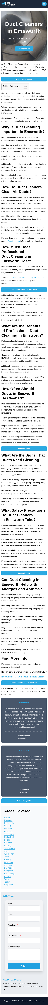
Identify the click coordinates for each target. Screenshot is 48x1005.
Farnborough (9, 874)
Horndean (12, 677)
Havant (4, 677)
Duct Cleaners (14, 241)
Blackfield (8, 843)
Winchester (9, 854)
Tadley (7, 882)
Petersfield (8, 831)
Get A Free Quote (24, 801)
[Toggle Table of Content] (24, 87)
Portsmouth (32, 677)
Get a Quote (22, 48)
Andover (7, 876)
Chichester (21, 677)
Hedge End (9, 837)
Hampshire (8, 871)
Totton (6, 857)
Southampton (9, 848)
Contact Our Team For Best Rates (24, 289)
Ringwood (8, 885)
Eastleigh (8, 845)
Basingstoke (9, 868)
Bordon (7, 840)
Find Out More (24, 449)
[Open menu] (44, 4)
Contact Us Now (24, 573)
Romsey (7, 859)
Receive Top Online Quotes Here (24, 683)
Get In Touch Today (24, 79)
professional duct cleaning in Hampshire (27, 278)
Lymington (8, 862)
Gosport (41, 677)
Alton (6, 851)
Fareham (8, 829)
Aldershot (8, 865)
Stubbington (9, 834)
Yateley (7, 879)
